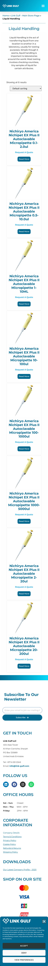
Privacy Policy (9, 840)
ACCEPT (24, 946)
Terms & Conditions (12, 836)
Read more (24, 159)
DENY (24, 953)
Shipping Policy (10, 852)
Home (6, 15)
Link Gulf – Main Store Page (25, 15)
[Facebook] (14, 784)
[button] (44, 921)
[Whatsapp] (31, 784)
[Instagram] (23, 784)
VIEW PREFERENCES (24, 960)
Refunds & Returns (12, 848)
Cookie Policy (9, 844)
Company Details (11, 833)
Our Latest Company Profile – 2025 (19, 869)
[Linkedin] (6, 784)
